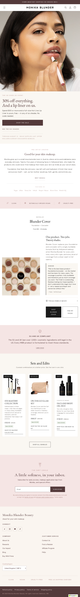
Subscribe (57, 489)
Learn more (40, 348)
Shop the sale (22, 123)
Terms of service (33, 590)
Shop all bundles (40, 444)
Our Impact (6, 548)
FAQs (44, 552)
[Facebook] (4, 529)
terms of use (29, 497)
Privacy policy (19, 590)
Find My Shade (70, 312)
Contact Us (46, 540)
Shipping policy (46, 590)
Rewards (5, 544)
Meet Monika (40, 178)
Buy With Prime (8, 556)
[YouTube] (15, 529)
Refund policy (7, 590)
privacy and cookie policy (45, 497)
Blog (4, 552)
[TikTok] (20, 529)
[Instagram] (10, 529)
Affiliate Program (48, 548)
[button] (4, 7)
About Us (5, 540)
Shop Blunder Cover (53, 312)
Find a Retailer (47, 544)
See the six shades (10, 129)
